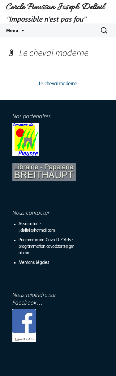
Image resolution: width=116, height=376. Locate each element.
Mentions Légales (34, 262)
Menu (12, 30)
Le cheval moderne (58, 83)
